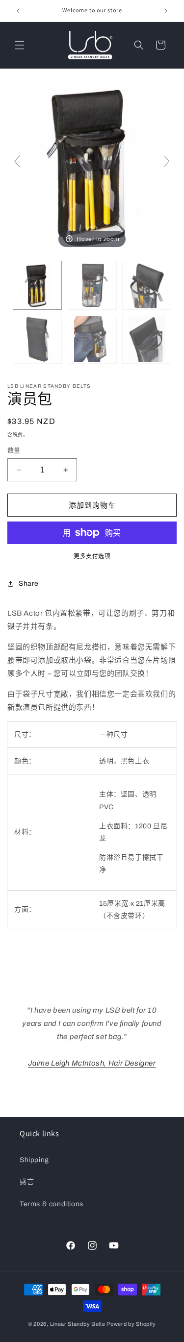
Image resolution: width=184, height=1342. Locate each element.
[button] (19, 45)
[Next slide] (167, 161)
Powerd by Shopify (131, 1324)
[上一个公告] (18, 11)
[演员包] (37, 285)
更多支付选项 (92, 556)
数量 (14, 450)
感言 (27, 1182)
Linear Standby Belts (77, 1324)
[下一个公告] (166, 11)
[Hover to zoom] (92, 166)
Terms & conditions (51, 1204)
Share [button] (29, 583)
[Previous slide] (17, 161)
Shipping (34, 1160)
